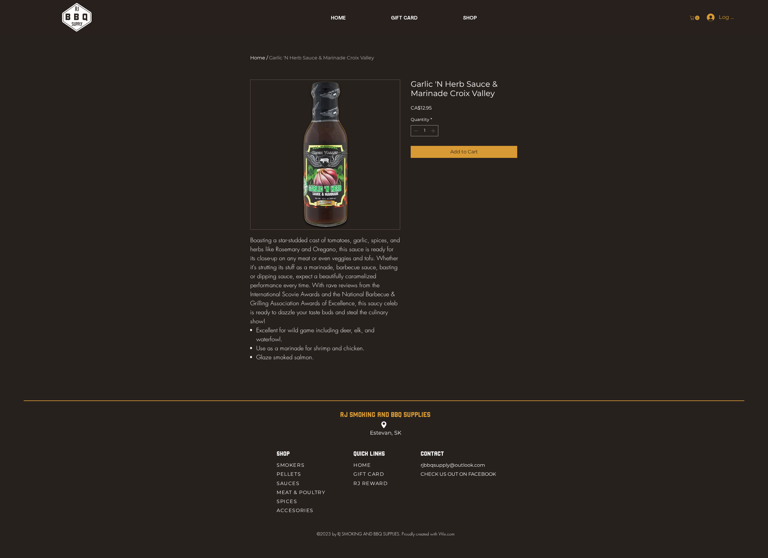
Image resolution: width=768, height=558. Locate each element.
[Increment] (433, 130)
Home (257, 58)
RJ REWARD (370, 483)
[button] (470, 18)
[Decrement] (415, 130)
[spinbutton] (424, 130)
